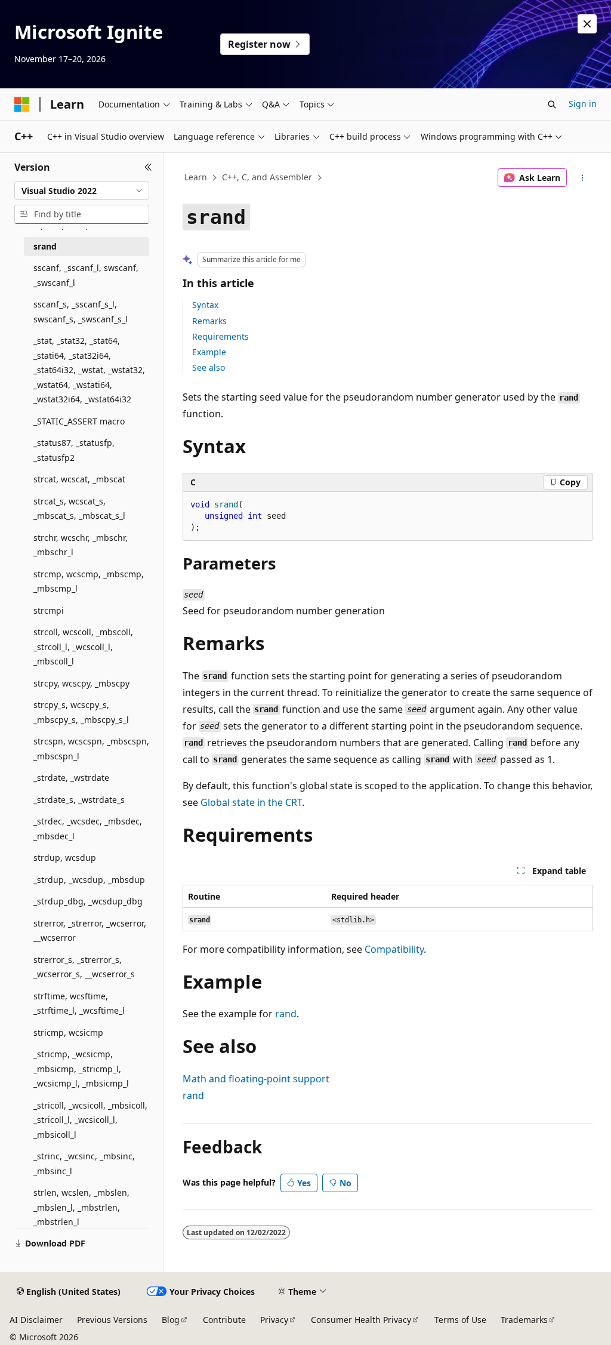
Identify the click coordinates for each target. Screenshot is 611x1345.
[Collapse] (148, 167)
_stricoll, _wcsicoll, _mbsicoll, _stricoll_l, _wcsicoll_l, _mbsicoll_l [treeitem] (90, 1120)
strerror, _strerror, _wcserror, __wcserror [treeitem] (89, 931)
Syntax (205, 304)
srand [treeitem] (45, 246)
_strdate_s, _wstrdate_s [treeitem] (79, 799)
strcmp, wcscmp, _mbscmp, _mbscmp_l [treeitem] (88, 581)
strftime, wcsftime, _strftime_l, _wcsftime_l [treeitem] (79, 1003)
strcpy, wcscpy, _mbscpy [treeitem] (81, 683)
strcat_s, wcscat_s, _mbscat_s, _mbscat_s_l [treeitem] (79, 508)
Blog (171, 1319)
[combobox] (81, 191)
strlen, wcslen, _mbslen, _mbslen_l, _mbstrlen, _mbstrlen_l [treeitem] (81, 1207)
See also (208, 367)
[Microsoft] (22, 104)
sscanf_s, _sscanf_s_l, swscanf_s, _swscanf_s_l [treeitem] (80, 311)
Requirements (220, 336)
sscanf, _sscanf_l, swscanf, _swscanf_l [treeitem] (85, 275)
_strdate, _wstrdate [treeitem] (71, 777)
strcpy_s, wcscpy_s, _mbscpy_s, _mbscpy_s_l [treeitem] (81, 712)
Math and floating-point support (256, 1078)
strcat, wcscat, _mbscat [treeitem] (79, 479)
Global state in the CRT (251, 802)
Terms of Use (460, 1319)
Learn (195, 177)
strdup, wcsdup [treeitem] (64, 857)
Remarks (209, 321)
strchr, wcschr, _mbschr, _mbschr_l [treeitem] (80, 545)
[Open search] (552, 104)
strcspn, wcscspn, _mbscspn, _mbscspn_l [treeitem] (91, 748)
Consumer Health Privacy (361, 1319)
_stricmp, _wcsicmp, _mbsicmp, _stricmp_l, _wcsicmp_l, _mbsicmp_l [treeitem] (81, 1068)
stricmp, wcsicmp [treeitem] (68, 1032)
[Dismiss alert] (587, 23)
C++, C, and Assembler (267, 177)
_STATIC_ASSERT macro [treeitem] (79, 421)
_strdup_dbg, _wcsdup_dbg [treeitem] (88, 901)
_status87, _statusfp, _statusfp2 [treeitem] (74, 450)
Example (209, 352)
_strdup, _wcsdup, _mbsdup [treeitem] (89, 879)
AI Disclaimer (36, 1319)
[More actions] (582, 177)
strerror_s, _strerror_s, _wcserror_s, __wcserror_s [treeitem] (84, 967)
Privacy (274, 1319)
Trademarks (524, 1319)
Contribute (224, 1319)
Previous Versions (112, 1319)
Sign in (583, 103)
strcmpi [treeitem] (48, 610)
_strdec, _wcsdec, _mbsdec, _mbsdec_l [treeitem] (87, 828)
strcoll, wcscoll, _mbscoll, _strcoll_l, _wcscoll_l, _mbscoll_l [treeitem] (83, 646)
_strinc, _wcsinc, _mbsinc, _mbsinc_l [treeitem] (84, 1163)
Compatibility (394, 949)
